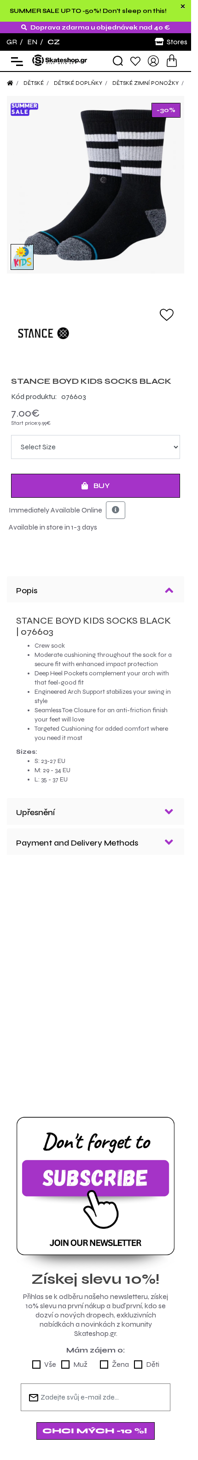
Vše (50, 1364)
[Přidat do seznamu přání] (166, 314)
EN (32, 41)
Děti (152, 1364)
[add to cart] (171, 60)
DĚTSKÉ (33, 83)
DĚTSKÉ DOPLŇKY (78, 83)
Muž (80, 1364)
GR (11, 41)
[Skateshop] (60, 60)
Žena (120, 1364)
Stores (177, 41)
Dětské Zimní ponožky (145, 83)
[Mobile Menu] (15, 61)
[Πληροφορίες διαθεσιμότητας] (115, 510)
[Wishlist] (135, 60)
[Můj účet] (153, 60)
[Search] (118, 61)
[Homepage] (10, 83)
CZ (53, 41)
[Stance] (95, 333)
